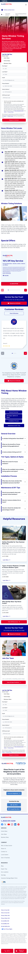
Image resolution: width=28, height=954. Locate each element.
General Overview (13, 412)
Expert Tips (4, 869)
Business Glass (7, 63)
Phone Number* (5, 83)
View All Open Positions (13, 682)
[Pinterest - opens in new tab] (18, 824)
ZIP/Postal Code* (6, 95)
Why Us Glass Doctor (6, 845)
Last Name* (4, 71)
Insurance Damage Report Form (9, 878)
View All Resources (13, 621)
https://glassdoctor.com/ (19, 110)
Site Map (3, 875)
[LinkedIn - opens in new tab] (15, 824)
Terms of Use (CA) (5, 912)
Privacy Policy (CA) (5, 918)
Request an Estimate (14, 120)
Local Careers (4, 854)
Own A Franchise (5, 857)
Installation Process (14, 421)
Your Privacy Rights (7, 929)
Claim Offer (14, 283)
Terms (5, 111)
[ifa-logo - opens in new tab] (3, 882)
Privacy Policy (11, 111)
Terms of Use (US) (5, 910)
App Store (15, 804)
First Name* (4, 66)
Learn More (6, 560)
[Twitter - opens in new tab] (5, 824)
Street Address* (6, 89)
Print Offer (6, 275)
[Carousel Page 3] (14, 353)
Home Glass (7, 60)
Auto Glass (6, 58)
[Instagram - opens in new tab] (12, 824)
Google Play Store (15, 809)
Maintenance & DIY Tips (14, 425)
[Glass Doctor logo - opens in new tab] (7, 763)
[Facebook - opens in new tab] (2, 824)
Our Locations (4, 872)
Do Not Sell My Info (5, 926)
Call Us (8, 950)
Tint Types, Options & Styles (12, 416)
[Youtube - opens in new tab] (9, 824)
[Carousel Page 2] (13, 353)
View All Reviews (14, 313)
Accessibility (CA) (5, 923)
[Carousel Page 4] (15, 353)
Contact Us (4, 851)
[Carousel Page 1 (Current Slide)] (12, 353)
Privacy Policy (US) (5, 915)
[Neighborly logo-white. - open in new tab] (4, 1)
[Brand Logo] (14, 817)
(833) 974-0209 (9, 821)
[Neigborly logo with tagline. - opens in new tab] (21, 763)
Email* (3, 77)
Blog (2, 866)
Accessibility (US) (5, 920)
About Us (3, 848)
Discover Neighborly (13, 793)
